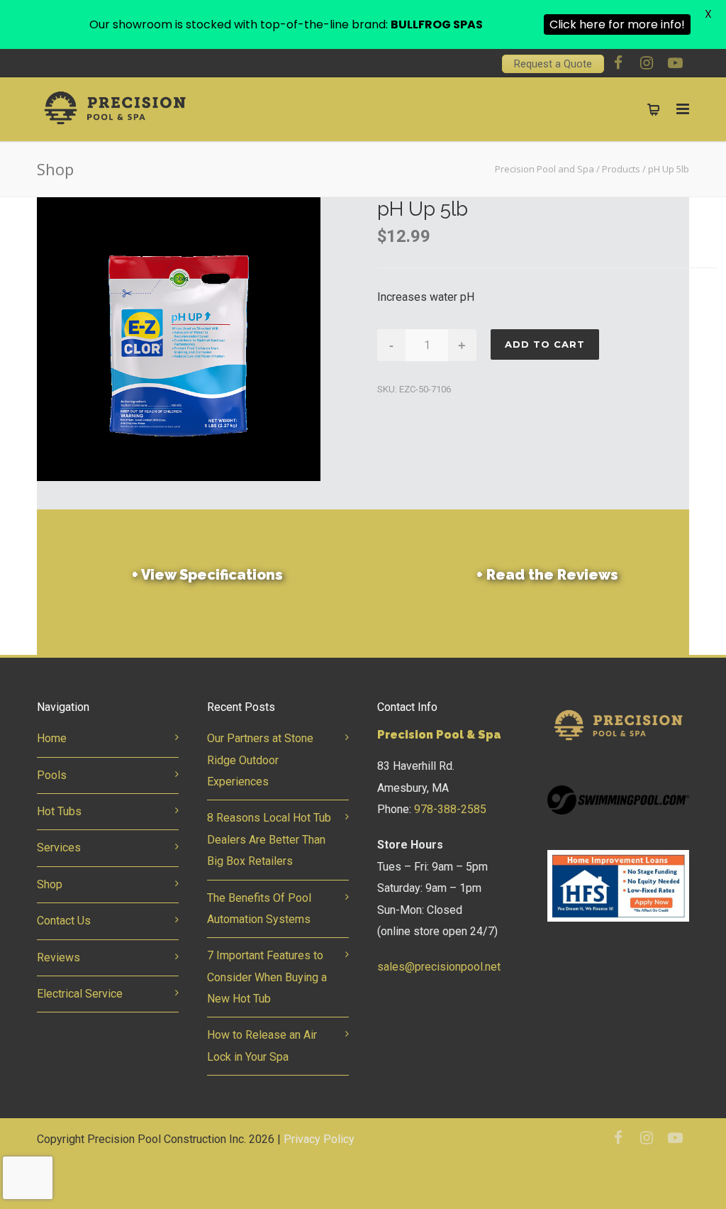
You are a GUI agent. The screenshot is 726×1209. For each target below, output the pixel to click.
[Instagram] (646, 63)
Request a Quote (553, 63)
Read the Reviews (547, 574)
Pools (52, 775)
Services (59, 847)
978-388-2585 (450, 809)
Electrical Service (80, 993)
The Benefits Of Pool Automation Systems (259, 908)
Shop (49, 884)
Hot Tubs (59, 811)
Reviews (58, 957)
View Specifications (207, 574)
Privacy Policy (319, 1139)
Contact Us (64, 920)
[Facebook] (618, 63)
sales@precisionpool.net (439, 966)
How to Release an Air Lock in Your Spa (262, 1045)
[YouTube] (675, 63)
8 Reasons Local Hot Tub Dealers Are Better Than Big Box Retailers (269, 839)
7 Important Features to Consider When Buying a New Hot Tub (267, 977)
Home (52, 738)
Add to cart (545, 344)
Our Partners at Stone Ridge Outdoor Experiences (260, 760)
